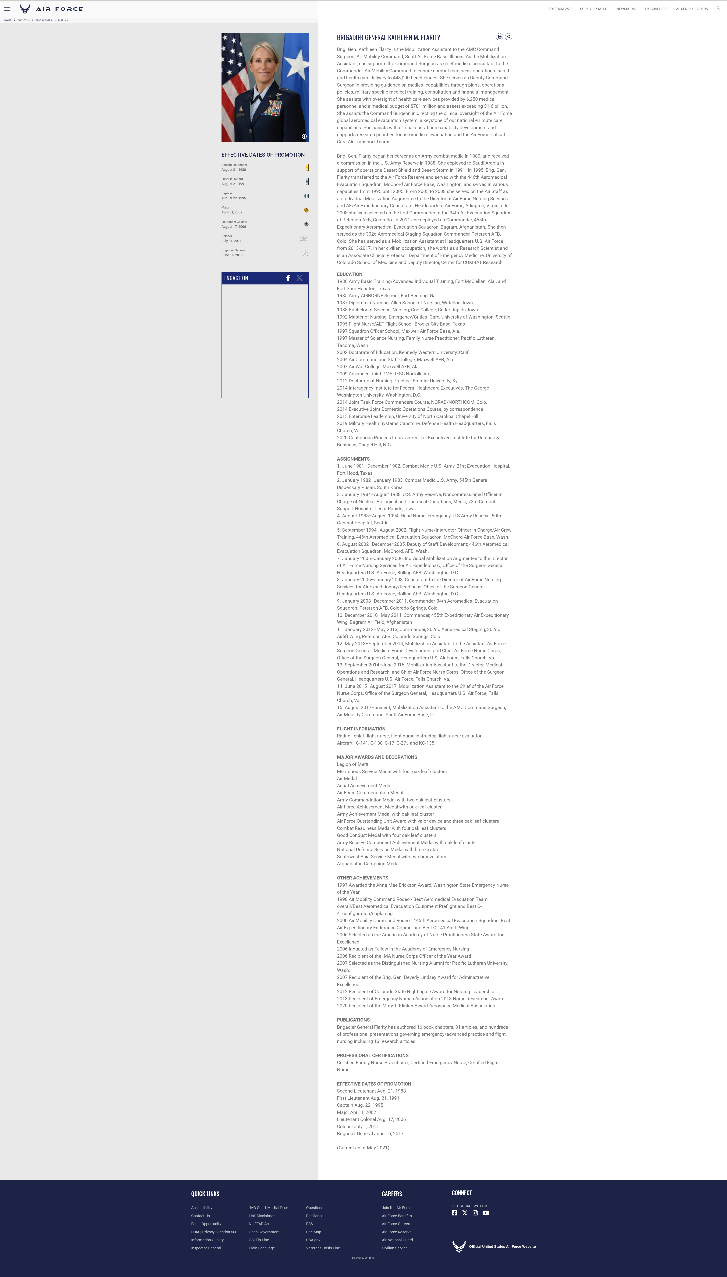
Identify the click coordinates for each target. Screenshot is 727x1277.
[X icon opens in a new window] (465, 1213)
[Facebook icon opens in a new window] (454, 1213)
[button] (6, 9)
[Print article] (499, 36)
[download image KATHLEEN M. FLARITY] (304, 136)
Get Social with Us (470, 1206)
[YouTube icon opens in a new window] (486, 1213)
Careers (392, 1193)
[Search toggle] (718, 9)
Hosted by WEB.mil (363, 1257)
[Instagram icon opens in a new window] (475, 1213)
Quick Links (205, 1193)
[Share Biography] (508, 36)
